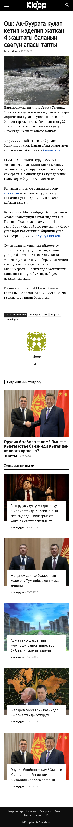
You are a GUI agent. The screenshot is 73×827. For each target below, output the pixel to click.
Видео (58, 811)
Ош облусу (12, 319)
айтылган (11, 193)
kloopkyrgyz (11, 455)
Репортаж (45, 811)
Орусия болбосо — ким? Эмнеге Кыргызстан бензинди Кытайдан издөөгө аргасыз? (36, 446)
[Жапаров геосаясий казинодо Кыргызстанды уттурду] (36, 691)
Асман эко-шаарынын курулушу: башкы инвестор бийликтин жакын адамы (32, 645)
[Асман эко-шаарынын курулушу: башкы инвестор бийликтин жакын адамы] (36, 627)
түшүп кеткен (49, 235)
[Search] (67, 5)
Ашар (39, 815)
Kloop (15, 51)
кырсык (55, 314)
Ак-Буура (35, 314)
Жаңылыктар (15, 811)
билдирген (52, 150)
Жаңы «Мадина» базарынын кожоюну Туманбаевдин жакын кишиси (36, 580)
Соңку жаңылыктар (19, 465)
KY (47, 815)
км (45, 314)
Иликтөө (31, 811)
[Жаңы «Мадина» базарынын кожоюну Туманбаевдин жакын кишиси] (36, 562)
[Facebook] (36, 364)
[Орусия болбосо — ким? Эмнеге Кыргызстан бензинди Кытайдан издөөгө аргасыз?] (36, 413)
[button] (6, 5)
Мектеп (28, 815)
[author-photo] (36, 351)
